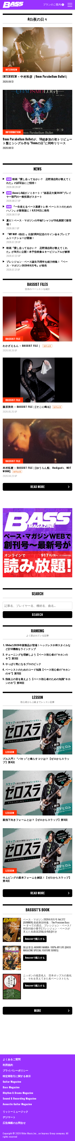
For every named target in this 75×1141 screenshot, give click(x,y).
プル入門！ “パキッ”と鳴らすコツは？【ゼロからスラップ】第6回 (36, 760)
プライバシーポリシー (15, 1070)
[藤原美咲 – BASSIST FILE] (37, 380)
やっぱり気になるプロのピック (23, 664)
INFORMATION (13, 132)
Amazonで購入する (35, 938)
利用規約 (8, 1065)
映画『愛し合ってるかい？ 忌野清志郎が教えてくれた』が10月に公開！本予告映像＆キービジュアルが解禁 (38, 249)
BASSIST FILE (12, 339)
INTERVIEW (11, 69)
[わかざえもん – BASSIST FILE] (37, 319)
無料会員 (47, 346)
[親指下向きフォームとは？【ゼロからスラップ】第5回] (37, 793)
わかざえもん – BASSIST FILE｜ (22, 345)
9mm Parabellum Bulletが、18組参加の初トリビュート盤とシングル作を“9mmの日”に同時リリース (37, 141)
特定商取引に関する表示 (17, 1076)
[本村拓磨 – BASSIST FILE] (37, 441)
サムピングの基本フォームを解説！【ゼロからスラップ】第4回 (37, 879)
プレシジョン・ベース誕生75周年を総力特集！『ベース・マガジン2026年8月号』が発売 (37, 263)
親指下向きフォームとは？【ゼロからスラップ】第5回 (35, 819)
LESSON (9, 752)
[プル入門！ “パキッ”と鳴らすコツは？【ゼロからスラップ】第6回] (37, 732)
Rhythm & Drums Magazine (18, 1093)
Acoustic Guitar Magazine (17, 1104)
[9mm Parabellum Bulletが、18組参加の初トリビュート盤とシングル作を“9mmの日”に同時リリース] (37, 112)
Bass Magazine (11, 1087)
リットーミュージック (15, 1111)
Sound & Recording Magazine (19, 1098)
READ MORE (37, 487)
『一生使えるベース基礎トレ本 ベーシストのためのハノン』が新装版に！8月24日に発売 (39, 208)
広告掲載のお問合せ (14, 1123)
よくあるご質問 (12, 1059)
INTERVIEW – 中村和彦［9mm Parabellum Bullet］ (36, 76)
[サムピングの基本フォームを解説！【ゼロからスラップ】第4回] (37, 850)
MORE (37, 1010)
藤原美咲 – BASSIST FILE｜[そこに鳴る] (27, 406)
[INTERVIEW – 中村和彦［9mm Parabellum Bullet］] (37, 49)
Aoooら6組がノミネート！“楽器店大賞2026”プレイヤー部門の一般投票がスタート (38, 194)
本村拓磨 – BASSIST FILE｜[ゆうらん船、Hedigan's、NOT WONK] (37, 469)
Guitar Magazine (12, 1081)
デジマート (9, 1117)
